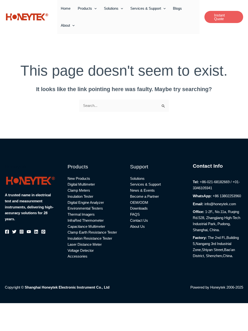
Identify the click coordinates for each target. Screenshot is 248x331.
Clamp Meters (79, 190)
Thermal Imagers (81, 214)
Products (85, 8)
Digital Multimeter (81, 184)
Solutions (111, 8)
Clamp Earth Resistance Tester (92, 232)
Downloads (139, 208)
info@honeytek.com (220, 204)
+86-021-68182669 (215, 182)
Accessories (77, 256)
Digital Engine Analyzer (86, 202)
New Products (79, 178)
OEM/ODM (139, 202)
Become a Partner (144, 196)
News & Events (142, 190)
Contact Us (139, 220)
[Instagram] (21, 231)
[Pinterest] (43, 231)
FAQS (135, 214)
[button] (94, 8)
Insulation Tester (80, 196)
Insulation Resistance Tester (90, 238)
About (65, 25)
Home (65, 8)
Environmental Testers (85, 208)
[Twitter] (14, 231)
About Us (137, 226)
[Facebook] (7, 231)
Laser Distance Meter (85, 244)
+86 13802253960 (227, 196)
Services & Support (145, 8)
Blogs (177, 8)
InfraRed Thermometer (86, 220)
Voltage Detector (81, 250)
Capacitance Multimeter (86, 226)
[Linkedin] (36, 231)
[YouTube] (29, 231)
